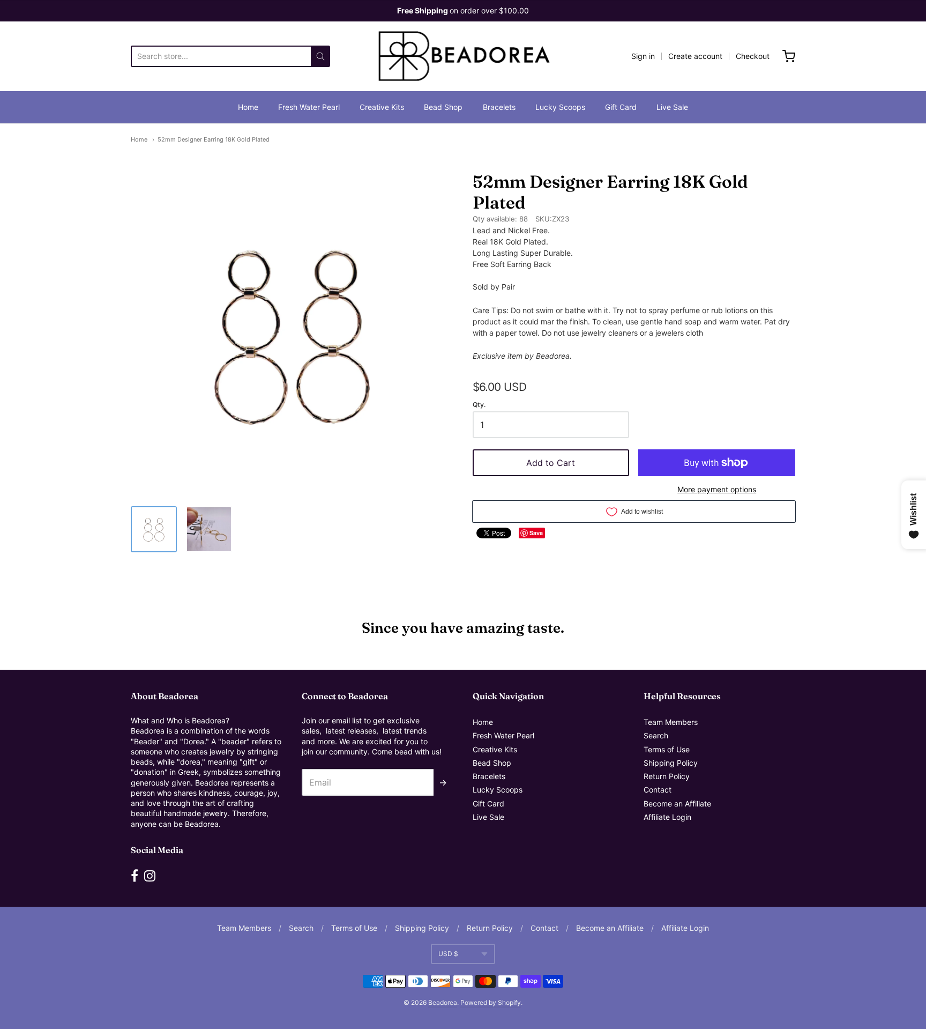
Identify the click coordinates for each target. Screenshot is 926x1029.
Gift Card (621, 107)
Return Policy (667, 776)
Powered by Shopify (490, 1002)
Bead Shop (443, 107)
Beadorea (442, 1002)
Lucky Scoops (560, 107)
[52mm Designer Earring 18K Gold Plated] (154, 529)
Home (248, 107)
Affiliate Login (667, 816)
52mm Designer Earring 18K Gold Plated (214, 139)
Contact (657, 789)
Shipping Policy (671, 762)
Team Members (671, 722)
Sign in (643, 56)
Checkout (753, 56)
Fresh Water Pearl (309, 107)
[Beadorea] (463, 56)
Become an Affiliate (677, 803)
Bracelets (499, 107)
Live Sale (672, 107)
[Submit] (320, 56)
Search (656, 735)
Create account (695, 56)
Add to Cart (550, 462)
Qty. (479, 405)
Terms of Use (667, 749)
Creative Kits (382, 107)
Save (536, 533)
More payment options (716, 489)
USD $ (448, 954)
